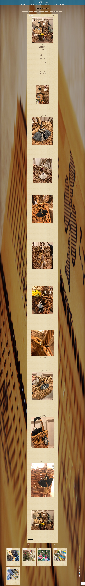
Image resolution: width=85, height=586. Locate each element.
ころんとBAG (40, 561)
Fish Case (55, 561)
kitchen (56, 11)
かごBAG (8, 561)
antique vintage (25, 11)
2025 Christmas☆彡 (26, 561)
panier (31, 11)
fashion (36, 11)
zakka (51, 11)
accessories (41, 11)
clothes (47, 11)
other (60, 11)
